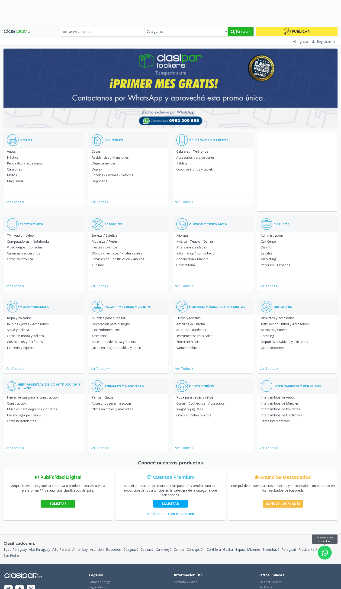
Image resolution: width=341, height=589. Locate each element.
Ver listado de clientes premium (170, 514)
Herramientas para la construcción (33, 397)
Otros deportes (272, 347)
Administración (272, 235)
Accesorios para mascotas (112, 403)
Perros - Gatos (103, 397)
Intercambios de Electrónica (281, 415)
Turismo (98, 265)
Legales (266, 253)
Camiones (14, 169)
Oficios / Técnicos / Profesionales (117, 253)
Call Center (269, 241)
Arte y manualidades (191, 247)
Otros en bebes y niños (193, 415)
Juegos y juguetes (189, 409)
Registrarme (326, 41)
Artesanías (99, 336)
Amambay (80, 549)
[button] (297, 31)
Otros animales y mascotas (112, 409)
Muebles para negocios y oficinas (32, 409)
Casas (96, 151)
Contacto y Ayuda (185, 582)
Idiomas (182, 235)
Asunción (97, 549)
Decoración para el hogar (111, 324)
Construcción (17, 403)
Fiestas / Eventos (104, 247)
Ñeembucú (271, 549)
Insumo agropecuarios (24, 415)
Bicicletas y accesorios (278, 318)
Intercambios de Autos (278, 397)
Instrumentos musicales (194, 336)
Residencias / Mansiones (110, 157)
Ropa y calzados (19, 318)
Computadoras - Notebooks (28, 241)
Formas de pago (100, 582)
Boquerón (113, 549)
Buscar (242, 32)
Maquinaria (15, 181)
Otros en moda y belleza (25, 336)
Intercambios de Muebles (280, 403)
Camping (267, 336)
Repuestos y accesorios (25, 163)
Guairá (228, 549)
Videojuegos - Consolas (24, 247)
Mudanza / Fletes (105, 241)
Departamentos (104, 163)
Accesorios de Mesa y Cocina (114, 341)
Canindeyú (163, 549)
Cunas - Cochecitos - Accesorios (200, 403)
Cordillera (214, 549)
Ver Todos (14, 202)
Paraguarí (289, 549)
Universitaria (185, 265)
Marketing (268, 259)
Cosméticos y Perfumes (25, 341)
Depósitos (99, 181)
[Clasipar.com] (16, 31)
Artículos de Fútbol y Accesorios (285, 324)
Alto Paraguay (39, 549)
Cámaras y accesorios (23, 253)
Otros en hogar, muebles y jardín (116, 347)
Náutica (13, 157)
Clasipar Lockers (270, 582)
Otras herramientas (21, 421)
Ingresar (303, 41)
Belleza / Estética (104, 235)
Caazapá (147, 549)
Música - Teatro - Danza (194, 241)
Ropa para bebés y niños (194, 397)
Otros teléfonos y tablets (195, 169)
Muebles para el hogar (108, 318)
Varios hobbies (187, 347)
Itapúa (240, 549)
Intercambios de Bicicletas (280, 409)
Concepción (195, 549)
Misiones (254, 549)
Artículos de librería (190, 324)
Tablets (181, 163)
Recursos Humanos (275, 265)
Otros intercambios (275, 421)
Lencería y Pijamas (21, 347)
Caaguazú (130, 549)
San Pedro (11, 555)
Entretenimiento (188, 341)
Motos (12, 175)
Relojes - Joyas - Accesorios (28, 324)
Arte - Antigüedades (191, 330)
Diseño (266, 247)
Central (179, 549)
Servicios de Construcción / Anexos (118, 259)
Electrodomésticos (106, 330)
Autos (11, 151)
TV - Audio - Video (20, 235)
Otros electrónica (20, 259)
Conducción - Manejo (192, 259)
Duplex (97, 169)
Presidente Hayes (311, 549)
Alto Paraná (61, 549)
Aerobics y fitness (274, 330)
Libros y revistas (188, 318)
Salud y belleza (18, 330)
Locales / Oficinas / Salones (112, 175)
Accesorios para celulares (195, 157)
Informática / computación (196, 253)
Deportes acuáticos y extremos (284, 341)
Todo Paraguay (15, 549)
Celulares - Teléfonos (192, 151)
